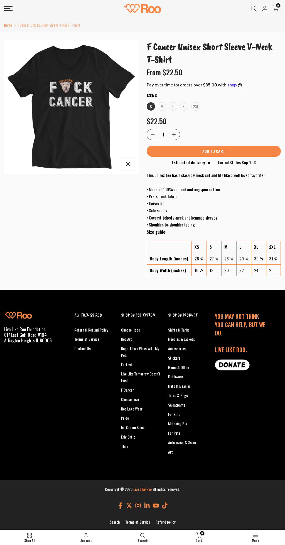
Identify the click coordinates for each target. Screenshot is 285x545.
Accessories (177, 348)
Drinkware (175, 376)
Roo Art (126, 339)
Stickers (174, 358)
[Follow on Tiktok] (165, 505)
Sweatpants (176, 405)
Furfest (126, 364)
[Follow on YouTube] (156, 505)
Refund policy (165, 522)
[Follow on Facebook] (120, 505)
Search (115, 522)
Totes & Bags (178, 395)
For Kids (174, 414)
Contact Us (82, 348)
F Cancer (127, 390)
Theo (124, 446)
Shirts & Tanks (179, 330)
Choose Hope (130, 330)
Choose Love (130, 399)
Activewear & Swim (182, 442)
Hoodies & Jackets (181, 339)
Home (8, 25)
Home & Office (178, 367)
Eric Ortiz (128, 437)
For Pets (174, 433)
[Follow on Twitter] (129, 505)
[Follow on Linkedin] (147, 505)
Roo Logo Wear (131, 409)
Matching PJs (177, 423)
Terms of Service (86, 339)
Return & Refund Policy (91, 330)
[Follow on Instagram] (138, 505)
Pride (125, 418)
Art (170, 452)
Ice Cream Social (133, 427)
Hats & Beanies (179, 386)
